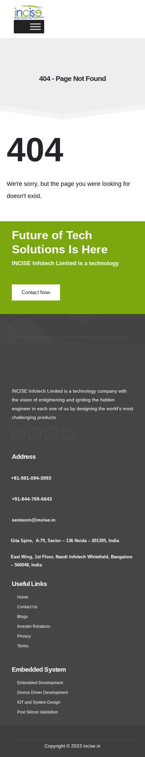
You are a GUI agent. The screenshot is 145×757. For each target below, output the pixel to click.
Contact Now (36, 292)
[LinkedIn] (68, 434)
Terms (22, 646)
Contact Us (27, 607)
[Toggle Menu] (35, 26)
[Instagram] (51, 434)
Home (22, 597)
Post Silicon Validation (37, 712)
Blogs (22, 616)
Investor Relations (33, 626)
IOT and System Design (38, 702)
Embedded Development (40, 682)
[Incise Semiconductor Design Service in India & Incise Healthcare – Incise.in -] (29, 12)
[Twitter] (34, 434)
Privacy (24, 636)
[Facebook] (18, 434)
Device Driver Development (42, 692)
